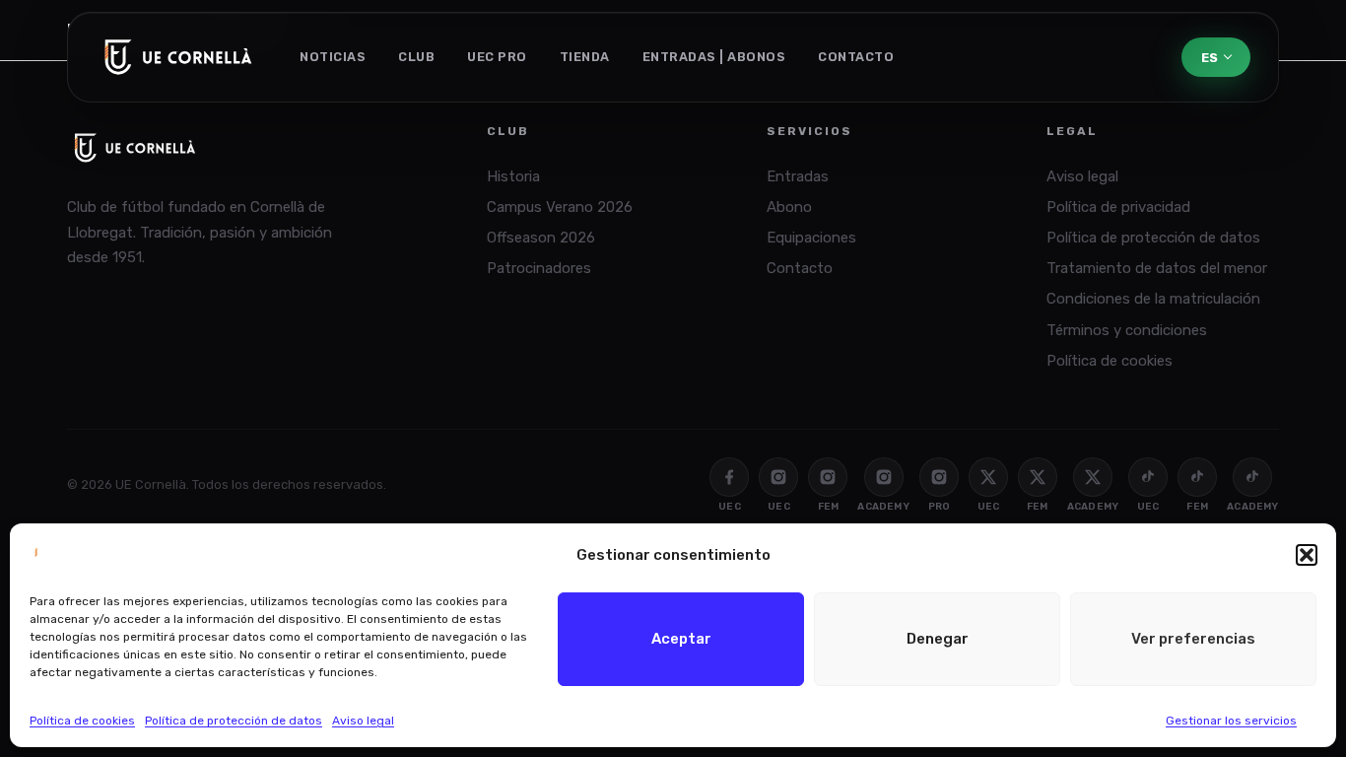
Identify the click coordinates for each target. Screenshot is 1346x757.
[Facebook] (729, 477)
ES (1210, 57)
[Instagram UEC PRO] (939, 477)
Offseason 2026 (541, 237)
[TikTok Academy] (1252, 477)
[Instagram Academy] (884, 477)
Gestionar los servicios (1231, 720)
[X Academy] (1092, 477)
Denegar (938, 639)
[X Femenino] (1037, 477)
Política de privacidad (1118, 207)
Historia (513, 176)
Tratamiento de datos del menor (1156, 268)
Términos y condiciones (1126, 330)
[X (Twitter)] (988, 477)
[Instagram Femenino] (827, 477)
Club (416, 56)
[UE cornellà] (178, 57)
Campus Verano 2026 (560, 207)
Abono (789, 207)
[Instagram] (778, 477)
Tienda (585, 56)
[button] (1306, 555)
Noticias (333, 56)
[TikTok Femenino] (1197, 477)
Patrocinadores (539, 268)
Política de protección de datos (233, 720)
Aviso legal (363, 720)
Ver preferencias (1193, 639)
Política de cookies (82, 720)
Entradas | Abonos (714, 56)
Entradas (798, 176)
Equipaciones (811, 237)
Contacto (856, 56)
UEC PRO (497, 56)
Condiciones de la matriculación (1153, 299)
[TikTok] (1148, 477)
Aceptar (681, 639)
